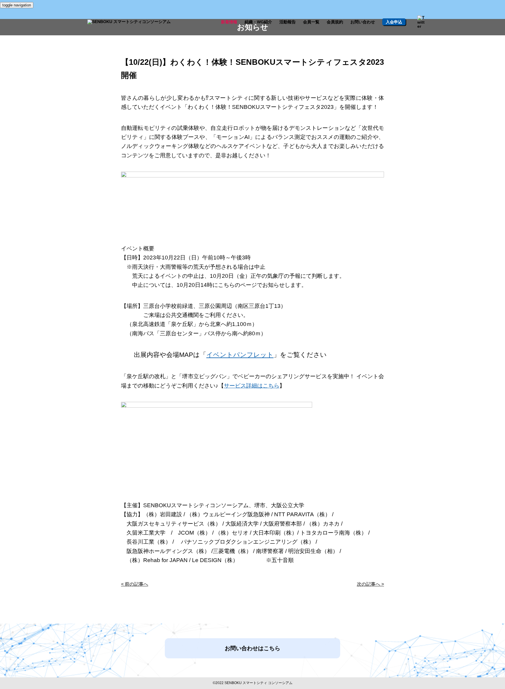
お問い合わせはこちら (252, 648)
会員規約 (335, 22)
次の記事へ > (370, 584)
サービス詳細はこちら (251, 386)
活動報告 (287, 22)
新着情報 (229, 22)
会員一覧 (311, 22)
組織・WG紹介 (258, 22)
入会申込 (394, 22)
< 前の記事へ (134, 584)
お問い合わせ (362, 22)
